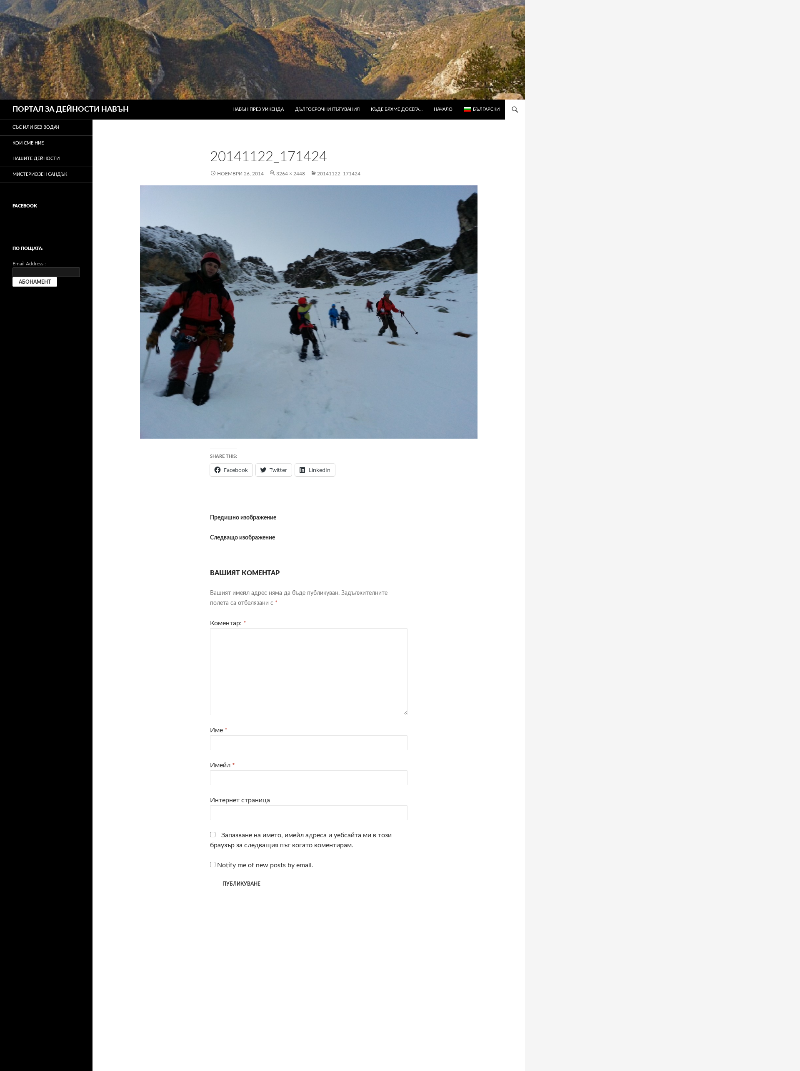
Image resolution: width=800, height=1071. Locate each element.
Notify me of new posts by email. (265, 865)
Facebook (24, 206)
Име (219, 730)
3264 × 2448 (290, 173)
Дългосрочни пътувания (327, 109)
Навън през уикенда (258, 109)
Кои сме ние (28, 143)
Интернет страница (240, 800)
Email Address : (29, 263)
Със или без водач (35, 127)
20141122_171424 (338, 173)
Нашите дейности (36, 158)
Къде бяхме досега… (396, 109)
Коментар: (228, 623)
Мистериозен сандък (39, 174)
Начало (443, 109)
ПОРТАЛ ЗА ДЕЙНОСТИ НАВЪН (70, 109)
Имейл (222, 765)
